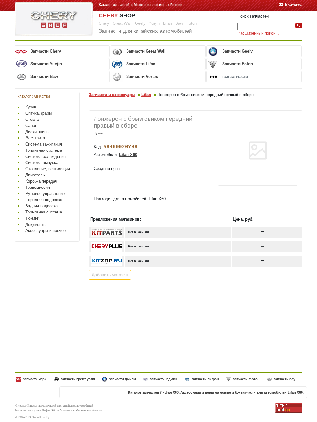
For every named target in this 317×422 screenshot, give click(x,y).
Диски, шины (37, 131)
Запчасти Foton (237, 63)
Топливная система (43, 150)
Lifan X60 (128, 154)
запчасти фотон (246, 379)
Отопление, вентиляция (47, 169)
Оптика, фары (38, 113)
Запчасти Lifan (140, 63)
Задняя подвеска (41, 206)
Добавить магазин (110, 274)
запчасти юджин (163, 379)
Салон (31, 125)
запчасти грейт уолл (78, 379)
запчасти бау (284, 379)
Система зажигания (43, 144)
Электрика (35, 138)
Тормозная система (43, 212)
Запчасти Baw (44, 76)
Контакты (293, 5)
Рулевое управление (45, 193)
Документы (35, 224)
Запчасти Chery (45, 51)
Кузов (30, 107)
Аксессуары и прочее (45, 230)
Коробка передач (41, 181)
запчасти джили (122, 379)
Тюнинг (32, 218)
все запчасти (235, 76)
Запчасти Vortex (142, 76)
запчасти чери (35, 379)
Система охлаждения (45, 156)
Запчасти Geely (237, 51)
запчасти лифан (205, 379)
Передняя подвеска (43, 199)
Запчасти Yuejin (46, 63)
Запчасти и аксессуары (112, 94)
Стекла (32, 119)
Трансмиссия (37, 187)
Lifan (146, 94)
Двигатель (35, 175)
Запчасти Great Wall (146, 51)
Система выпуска (41, 162)
